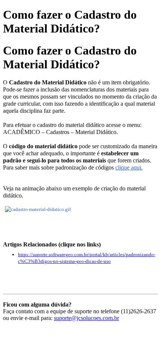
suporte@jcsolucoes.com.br (86, 318)
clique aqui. (129, 167)
